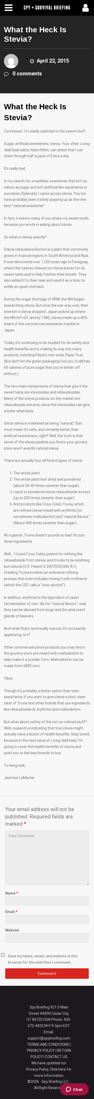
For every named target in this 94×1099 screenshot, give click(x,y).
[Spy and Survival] (47, 8)
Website (12, 930)
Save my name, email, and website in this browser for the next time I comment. (43, 959)
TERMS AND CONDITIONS (48, 1044)
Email (11, 912)
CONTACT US (56, 1057)
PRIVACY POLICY (41, 1050)
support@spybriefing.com (49, 1038)
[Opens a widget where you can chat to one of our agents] (74, 1089)
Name (11, 893)
